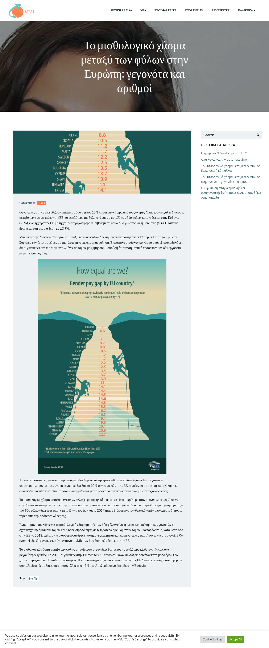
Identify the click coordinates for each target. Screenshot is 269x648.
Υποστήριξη (194, 10)
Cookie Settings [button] (212, 639)
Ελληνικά (245, 10)
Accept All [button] (235, 639)
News (41, 203)
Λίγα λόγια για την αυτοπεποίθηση (225, 159)
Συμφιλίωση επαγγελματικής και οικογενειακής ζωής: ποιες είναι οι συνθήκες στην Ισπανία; (231, 192)
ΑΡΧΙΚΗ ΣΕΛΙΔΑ (121, 10)
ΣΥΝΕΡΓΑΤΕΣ (221, 10)
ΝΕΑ (143, 10)
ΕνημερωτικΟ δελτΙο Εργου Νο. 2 (224, 153)
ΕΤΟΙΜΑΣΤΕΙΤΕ (165, 10)
